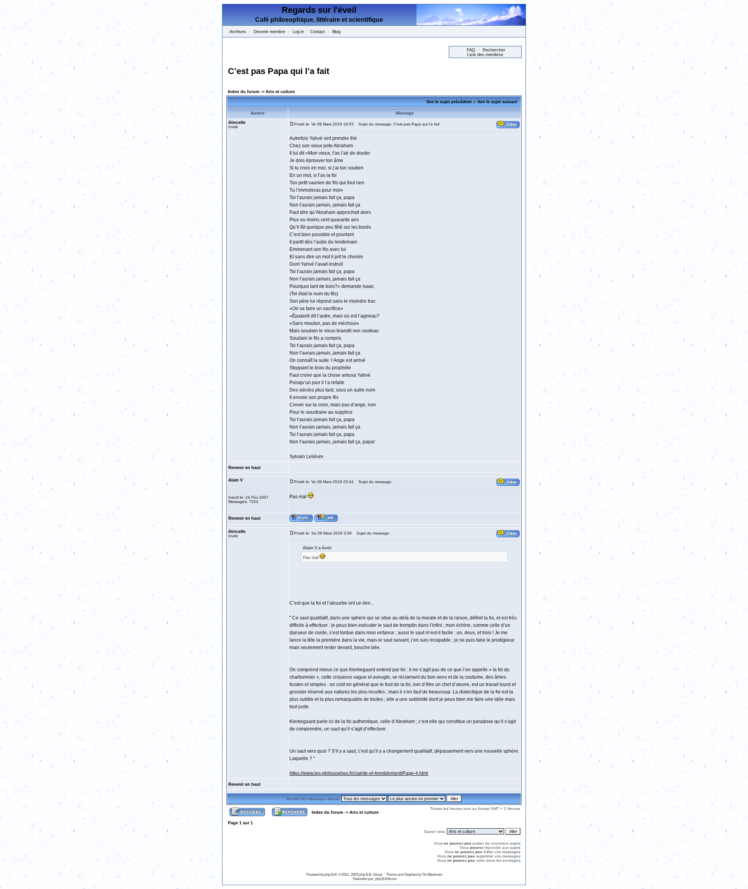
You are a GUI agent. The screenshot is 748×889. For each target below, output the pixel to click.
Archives (237, 31)
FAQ (471, 50)
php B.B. (331, 874)
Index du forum (243, 91)
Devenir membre (269, 31)
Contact (317, 31)
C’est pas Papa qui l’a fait (278, 71)
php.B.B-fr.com (385, 879)
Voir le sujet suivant (497, 101)
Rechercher (494, 50)
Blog (336, 31)
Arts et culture (280, 91)
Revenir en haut (244, 467)
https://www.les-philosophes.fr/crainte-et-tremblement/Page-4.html (358, 773)
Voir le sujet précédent (449, 101)
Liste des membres (485, 54)
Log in (298, 31)
